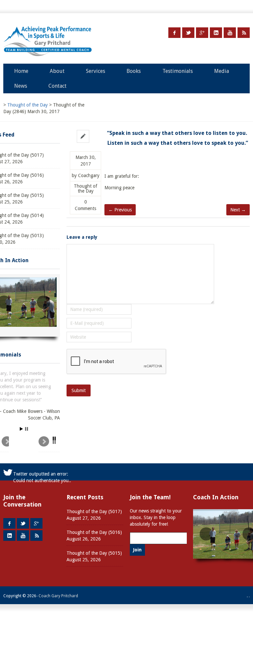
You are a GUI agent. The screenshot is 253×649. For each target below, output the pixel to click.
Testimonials (177, 71)
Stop (26, 429)
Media (221, 71)
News (20, 86)
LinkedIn (216, 32)
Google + (202, 32)
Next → (238, 209)
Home (21, 71)
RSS (244, 32)
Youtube (230, 32)
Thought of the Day (85, 189)
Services (95, 71)
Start (21, 429)
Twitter (188, 32)
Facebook (174, 32)
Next (49, 444)
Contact (57, 86)
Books (133, 71)
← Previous (120, 209)
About (57, 71)
